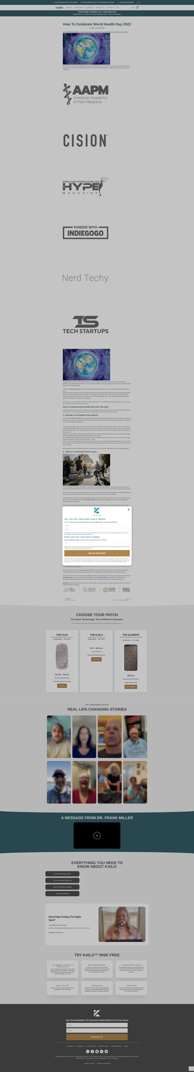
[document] (97, 536)
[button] (128, 509)
